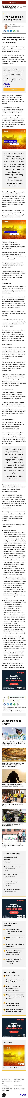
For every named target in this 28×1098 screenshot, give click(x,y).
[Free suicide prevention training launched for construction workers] (14, 776)
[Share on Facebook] (5, 31)
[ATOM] (8, 1095)
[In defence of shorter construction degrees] (14, 796)
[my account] (18, 7)
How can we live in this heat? (12, 1068)
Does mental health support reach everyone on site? (14, 1010)
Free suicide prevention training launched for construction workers (13, 988)
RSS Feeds (17, 1081)
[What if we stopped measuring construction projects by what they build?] (14, 835)
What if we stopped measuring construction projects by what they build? (15, 996)
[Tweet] (8, 31)
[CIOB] (20, 1095)
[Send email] (18, 31)
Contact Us (18, 1085)
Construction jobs (12, 853)
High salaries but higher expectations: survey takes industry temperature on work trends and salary (15, 979)
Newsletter (6, 1079)
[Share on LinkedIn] (11, 31)
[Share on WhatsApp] (14, 31)
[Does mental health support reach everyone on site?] (14, 815)
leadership (8, 700)
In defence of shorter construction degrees (12, 1004)
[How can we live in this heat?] (14, 1055)
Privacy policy (7, 1089)
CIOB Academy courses (10, 924)
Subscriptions (19, 1079)
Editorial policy (19, 1089)
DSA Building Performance (15, 667)
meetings (16, 700)
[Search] (21, 7)
